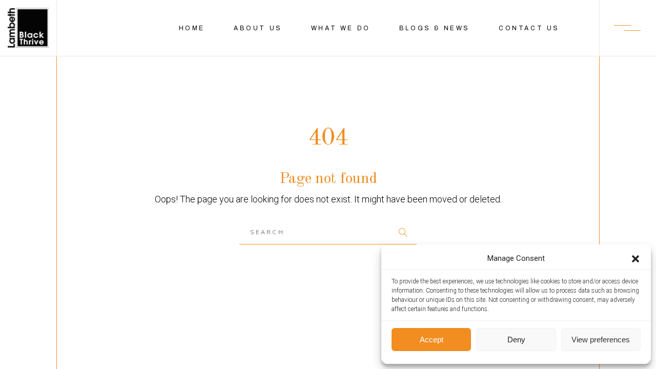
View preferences (600, 339)
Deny (516, 339)
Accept (431, 339)
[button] (635, 259)
